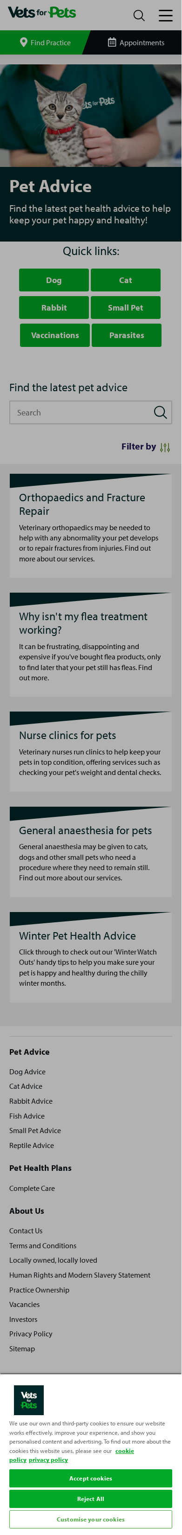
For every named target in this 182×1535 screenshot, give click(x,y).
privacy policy (48, 1459)
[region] (91, 1452)
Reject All (90, 1498)
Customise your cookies (91, 1519)
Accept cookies (90, 1478)
